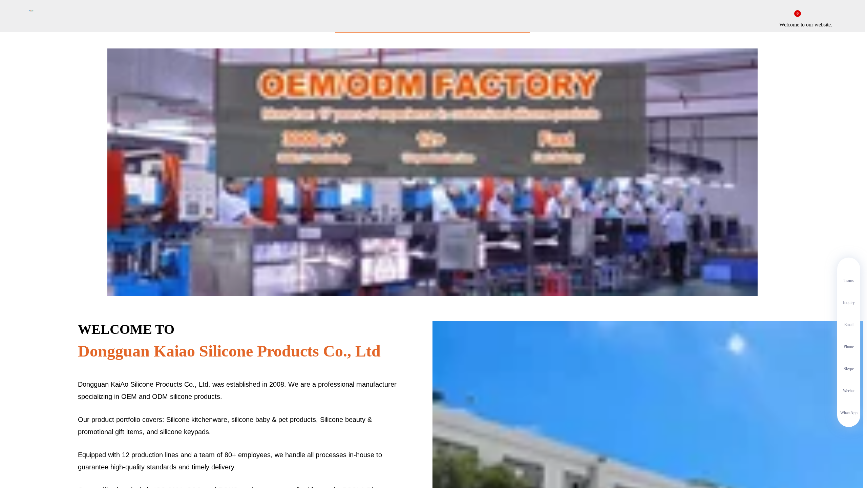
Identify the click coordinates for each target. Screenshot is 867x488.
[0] (792, 18)
